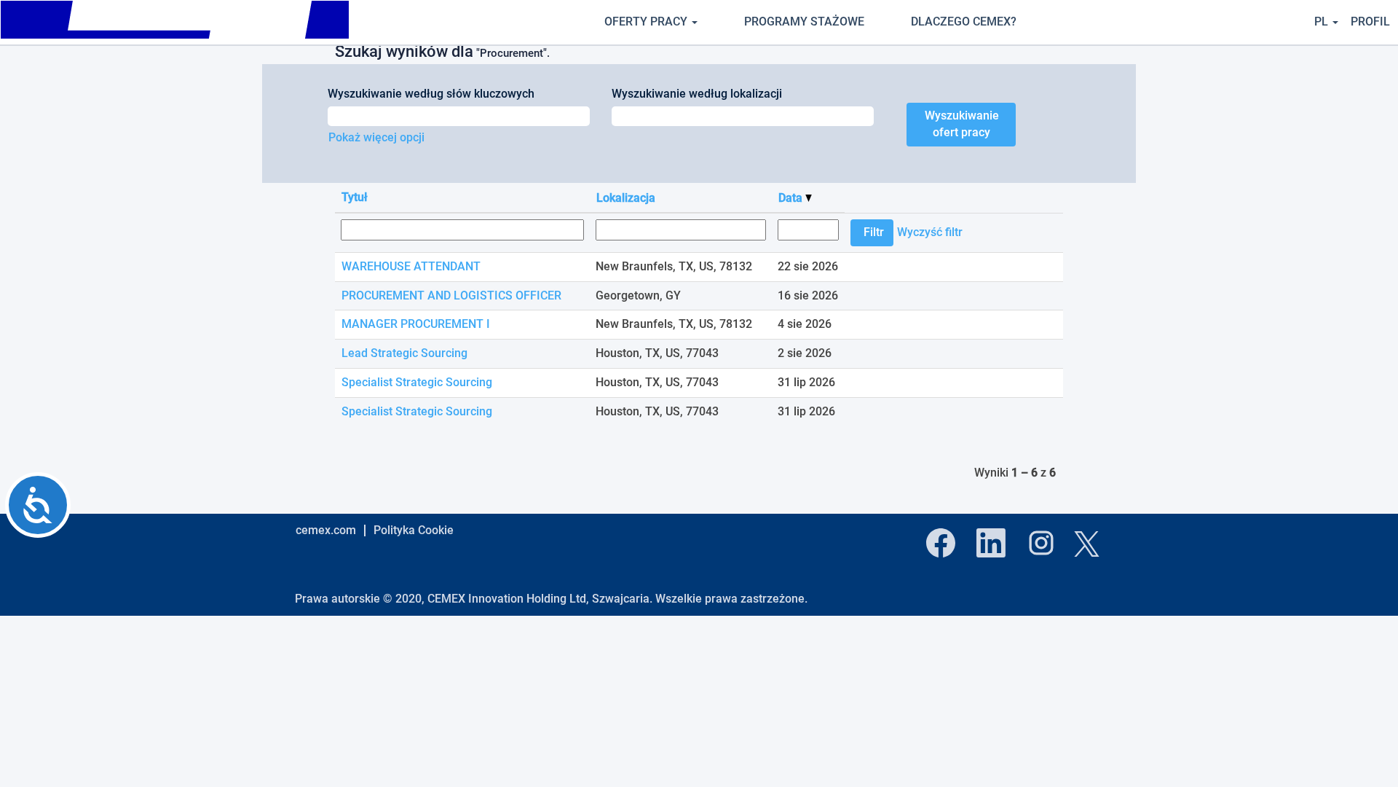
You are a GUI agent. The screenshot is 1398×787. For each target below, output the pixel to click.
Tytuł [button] (354, 197)
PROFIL (1370, 21)
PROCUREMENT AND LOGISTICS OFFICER (451, 295)
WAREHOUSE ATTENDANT (411, 266)
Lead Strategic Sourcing (404, 353)
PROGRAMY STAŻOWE (804, 21)
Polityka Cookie (414, 530)
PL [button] (1322, 21)
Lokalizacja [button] (625, 198)
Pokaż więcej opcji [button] (376, 137)
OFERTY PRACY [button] (647, 21)
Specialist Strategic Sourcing (416, 382)
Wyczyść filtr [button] (930, 232)
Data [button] (791, 198)
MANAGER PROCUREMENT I (415, 324)
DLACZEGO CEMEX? (963, 21)
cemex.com (326, 530)
